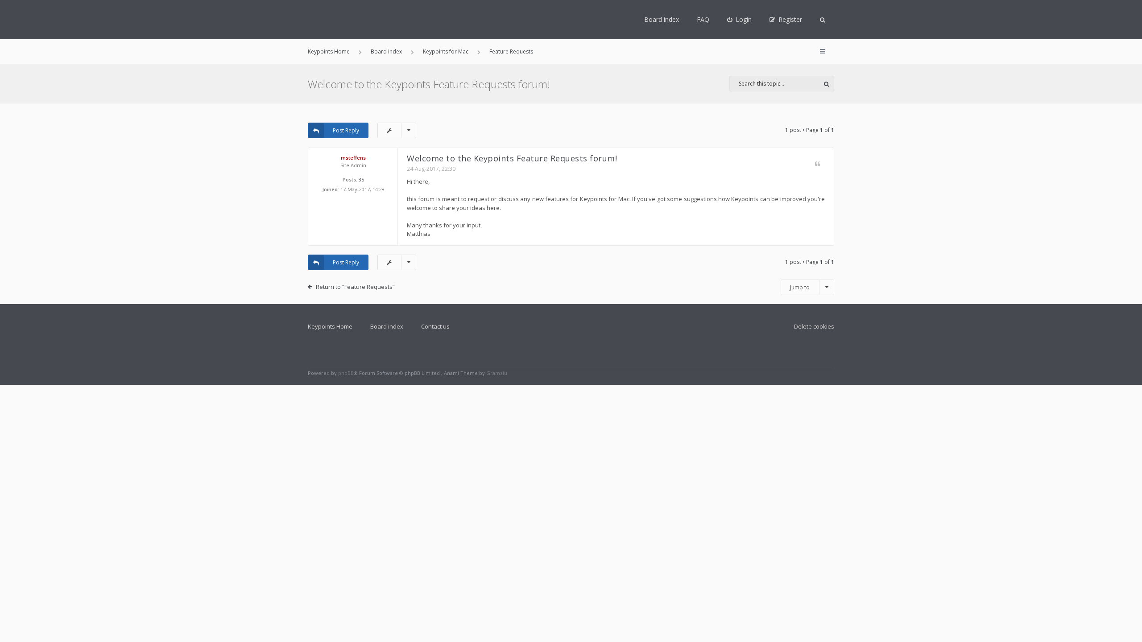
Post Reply (346, 130)
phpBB (346, 373)
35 (361, 179)
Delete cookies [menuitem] (814, 326)
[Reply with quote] (817, 164)
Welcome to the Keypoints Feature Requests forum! (429, 84)
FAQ (703, 19)
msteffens (353, 157)
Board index (661, 19)
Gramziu (496, 373)
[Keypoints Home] (322, 19)
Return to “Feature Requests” (355, 287)
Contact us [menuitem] (435, 326)
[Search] (826, 83)
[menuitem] (739, 19)
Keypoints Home (330, 326)
